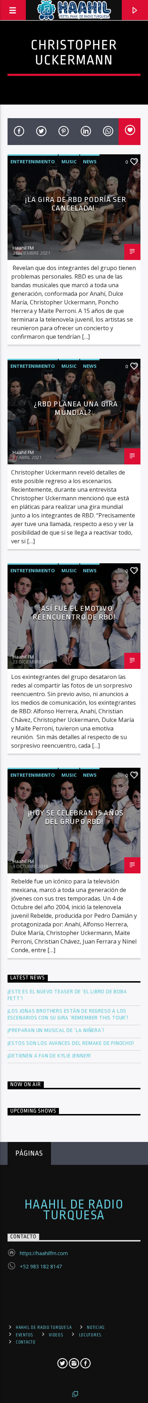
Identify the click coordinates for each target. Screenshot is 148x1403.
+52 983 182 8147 (41, 1266)
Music (69, 161)
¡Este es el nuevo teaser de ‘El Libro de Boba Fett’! (67, 995)
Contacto (26, 1342)
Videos (56, 1335)
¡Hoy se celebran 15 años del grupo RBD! (76, 817)
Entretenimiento (32, 161)
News (90, 161)
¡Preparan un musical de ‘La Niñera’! (57, 1030)
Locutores (90, 1335)
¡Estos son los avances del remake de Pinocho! (71, 1043)
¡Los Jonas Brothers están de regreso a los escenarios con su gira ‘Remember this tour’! (69, 1014)
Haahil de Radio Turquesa (74, 1210)
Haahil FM (23, 248)
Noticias (96, 1327)
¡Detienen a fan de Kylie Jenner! (49, 1056)
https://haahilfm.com (44, 1253)
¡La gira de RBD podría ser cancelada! (75, 204)
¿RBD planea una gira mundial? (76, 408)
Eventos (24, 1335)
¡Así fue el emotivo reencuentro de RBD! (74, 613)
